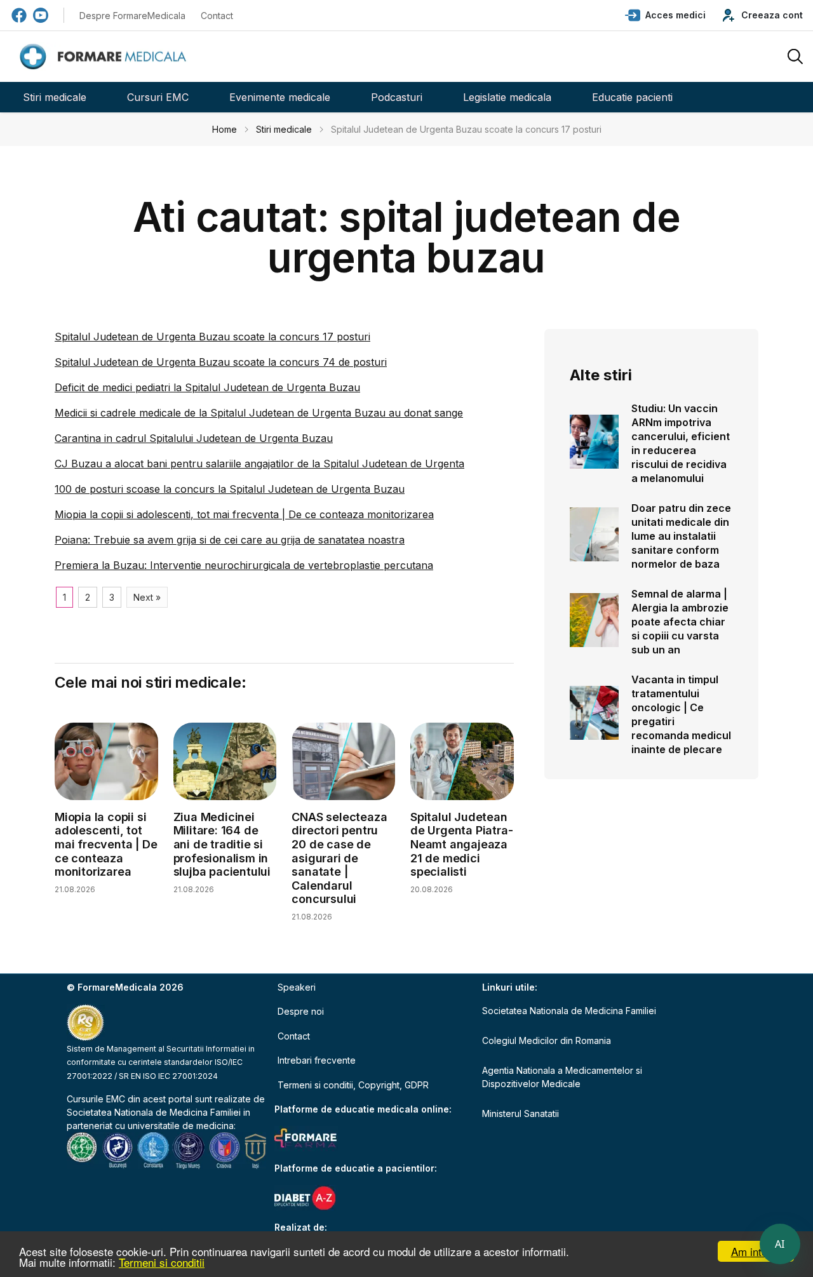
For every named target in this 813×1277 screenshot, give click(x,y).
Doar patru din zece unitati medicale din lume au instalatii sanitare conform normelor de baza (681, 536)
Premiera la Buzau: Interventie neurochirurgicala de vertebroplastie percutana (244, 565)
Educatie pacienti (632, 97)
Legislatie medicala (507, 97)
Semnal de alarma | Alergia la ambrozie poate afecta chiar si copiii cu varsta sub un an (680, 621)
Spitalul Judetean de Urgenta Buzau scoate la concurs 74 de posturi (221, 362)
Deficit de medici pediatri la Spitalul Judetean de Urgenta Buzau (207, 387)
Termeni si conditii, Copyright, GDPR (353, 1085)
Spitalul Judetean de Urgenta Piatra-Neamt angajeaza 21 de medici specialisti (461, 844)
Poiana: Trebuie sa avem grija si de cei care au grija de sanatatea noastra (230, 539)
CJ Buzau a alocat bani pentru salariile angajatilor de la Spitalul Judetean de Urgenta (259, 463)
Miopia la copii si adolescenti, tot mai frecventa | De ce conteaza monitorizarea (244, 514)
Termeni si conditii (162, 1262)
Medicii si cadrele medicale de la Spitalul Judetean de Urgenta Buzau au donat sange (259, 412)
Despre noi (301, 1011)
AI (780, 1244)
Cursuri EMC (158, 97)
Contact (217, 15)
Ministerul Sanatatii (520, 1113)
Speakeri (297, 987)
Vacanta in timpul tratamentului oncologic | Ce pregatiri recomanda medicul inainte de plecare (681, 714)
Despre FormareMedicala (132, 15)
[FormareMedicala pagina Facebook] (19, 15)
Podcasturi (396, 97)
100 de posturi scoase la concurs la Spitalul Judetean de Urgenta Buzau (230, 489)
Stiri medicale (54, 97)
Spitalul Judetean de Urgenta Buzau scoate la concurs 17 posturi (212, 336)
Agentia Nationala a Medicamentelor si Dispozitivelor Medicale (562, 1077)
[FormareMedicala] (105, 57)
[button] (665, 15)
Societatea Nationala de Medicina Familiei (154, 1112)
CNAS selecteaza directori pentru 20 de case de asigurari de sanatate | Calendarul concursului (339, 858)
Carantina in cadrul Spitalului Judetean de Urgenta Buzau (194, 438)
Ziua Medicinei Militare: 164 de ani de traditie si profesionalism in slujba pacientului (222, 844)
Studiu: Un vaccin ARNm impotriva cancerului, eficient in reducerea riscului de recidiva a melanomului (680, 443)
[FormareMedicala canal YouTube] (40, 15)
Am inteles (756, 1251)
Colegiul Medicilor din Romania (546, 1040)
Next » (147, 597)
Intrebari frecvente (317, 1060)
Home (224, 129)
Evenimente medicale (279, 97)
